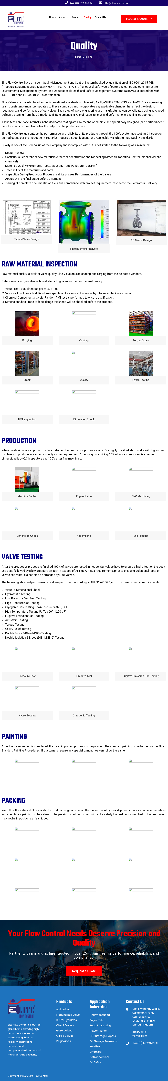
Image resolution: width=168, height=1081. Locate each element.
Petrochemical (99, 1057)
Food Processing (100, 1025)
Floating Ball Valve (68, 1015)
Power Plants (98, 1031)
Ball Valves (63, 1009)
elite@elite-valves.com (140, 1034)
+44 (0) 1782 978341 (145, 1043)
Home (52, 17)
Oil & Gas (95, 1062)
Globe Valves (64, 1036)
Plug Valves (63, 1041)
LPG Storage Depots (103, 1036)
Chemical (96, 1052)
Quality (87, 17)
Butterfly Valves (66, 1020)
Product (76, 17)
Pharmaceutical (100, 1015)
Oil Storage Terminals (103, 1041)
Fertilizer (95, 1046)
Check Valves (65, 1025)
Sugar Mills (96, 1020)
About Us (64, 17)
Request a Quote (137, 19)
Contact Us (100, 17)
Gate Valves (64, 1030)
